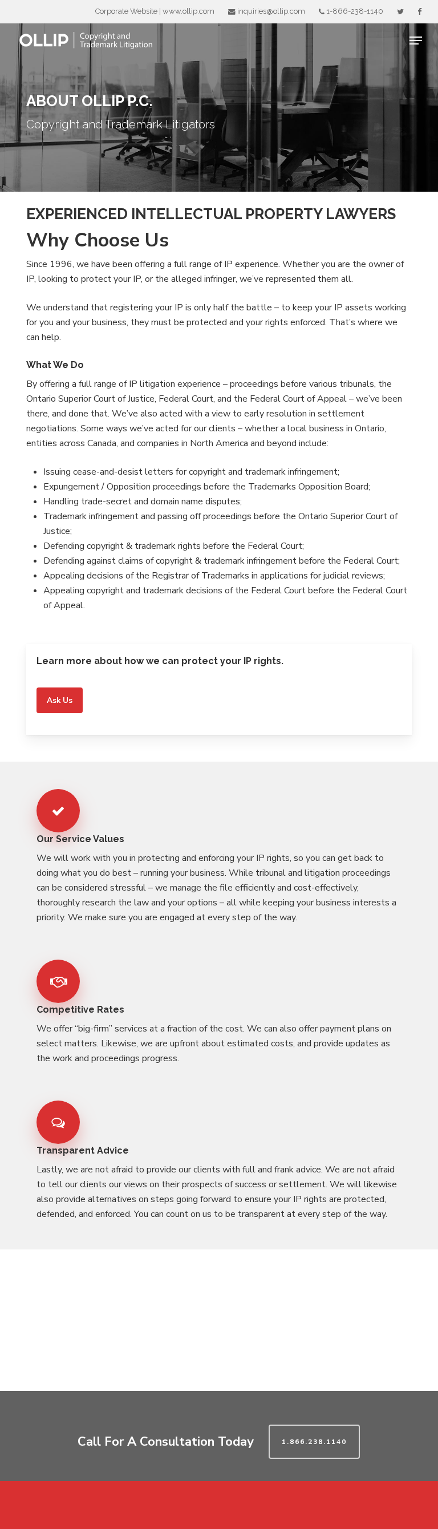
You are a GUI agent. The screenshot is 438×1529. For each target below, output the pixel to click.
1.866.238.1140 (314, 1441)
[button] (415, 40)
